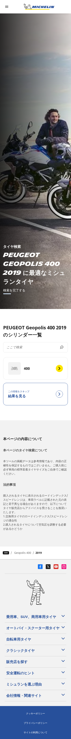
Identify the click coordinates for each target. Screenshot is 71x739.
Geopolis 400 (22, 553)
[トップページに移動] (39, 6)
